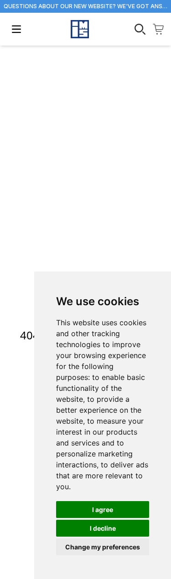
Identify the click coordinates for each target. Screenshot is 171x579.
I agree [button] (102, 509)
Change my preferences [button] (102, 547)
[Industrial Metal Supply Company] (80, 29)
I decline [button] (103, 528)
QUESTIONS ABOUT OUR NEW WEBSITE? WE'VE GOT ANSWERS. (85, 6)
